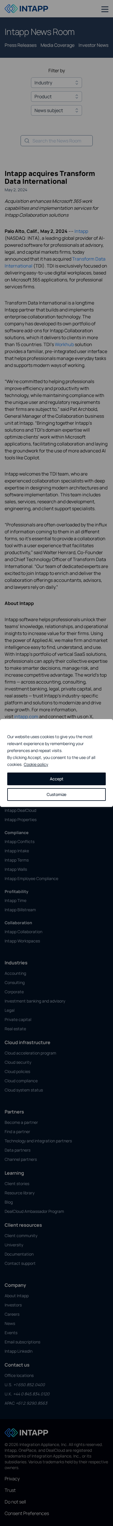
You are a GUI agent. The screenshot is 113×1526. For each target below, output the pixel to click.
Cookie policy (36, 764)
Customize (56, 794)
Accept (56, 778)
